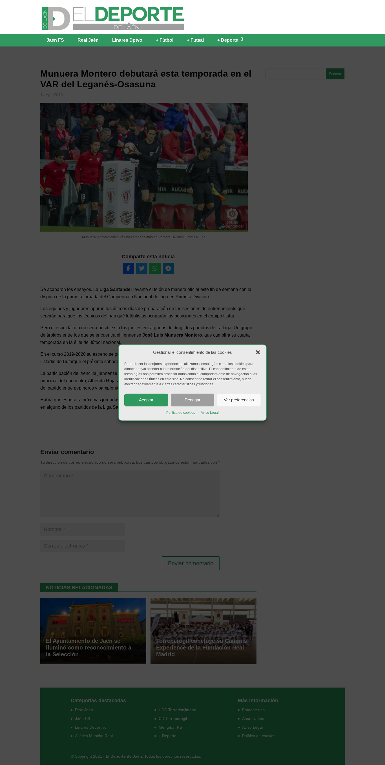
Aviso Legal (210, 413)
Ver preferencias (239, 399)
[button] (258, 352)
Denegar (192, 399)
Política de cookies (180, 413)
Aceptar (146, 399)
